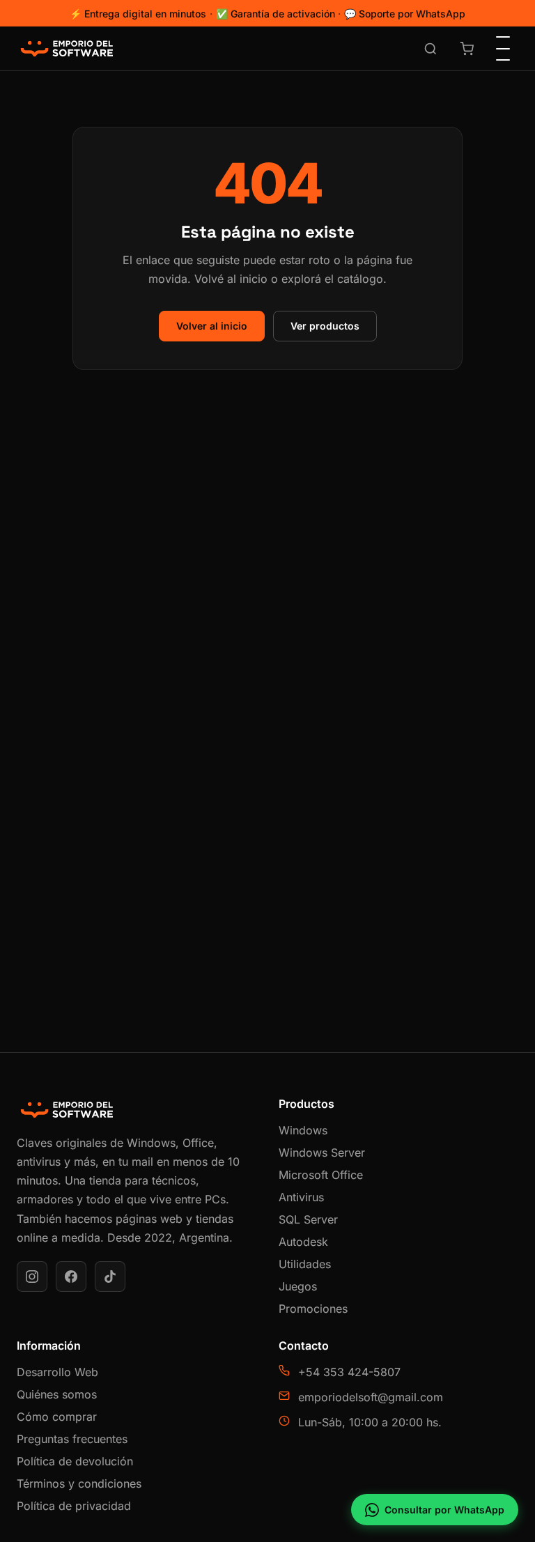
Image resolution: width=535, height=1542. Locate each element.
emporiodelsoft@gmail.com (370, 1397)
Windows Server (322, 1152)
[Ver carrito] (466, 48)
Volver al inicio (211, 326)
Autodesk (303, 1242)
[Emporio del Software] (136, 1110)
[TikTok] (110, 1276)
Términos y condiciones (79, 1483)
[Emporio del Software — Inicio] (67, 48)
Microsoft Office (321, 1175)
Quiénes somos (57, 1394)
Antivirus (301, 1197)
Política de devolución (75, 1461)
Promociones (313, 1309)
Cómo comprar (57, 1417)
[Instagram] (32, 1276)
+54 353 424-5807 (349, 1372)
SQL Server (308, 1219)
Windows (303, 1130)
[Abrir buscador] (430, 48)
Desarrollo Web (57, 1372)
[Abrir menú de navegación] (503, 48)
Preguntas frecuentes (72, 1439)
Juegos (298, 1286)
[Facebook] (71, 1276)
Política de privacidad (74, 1506)
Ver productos (324, 326)
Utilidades (305, 1264)
